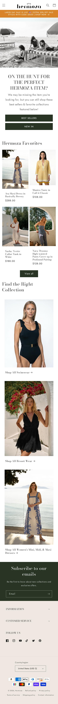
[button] (3, 5)
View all (29, 273)
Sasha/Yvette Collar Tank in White (13, 254)
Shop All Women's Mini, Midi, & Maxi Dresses (28, 551)
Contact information (46, 695)
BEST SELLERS (29, 118)
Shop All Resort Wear (18, 461)
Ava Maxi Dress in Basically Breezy (15, 195)
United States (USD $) (27, 668)
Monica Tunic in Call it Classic (41, 191)
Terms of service (13, 695)
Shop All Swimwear (17, 372)
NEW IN (29, 126)
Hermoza (18, 690)
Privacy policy (44, 690)
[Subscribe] (48, 593)
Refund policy (30, 690)
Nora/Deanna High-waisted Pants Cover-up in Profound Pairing (42, 255)
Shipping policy (29, 695)
